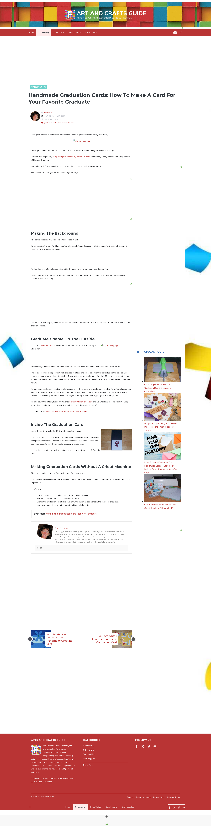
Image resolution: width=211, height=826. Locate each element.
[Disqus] (81, 694)
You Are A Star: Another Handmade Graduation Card (104, 639)
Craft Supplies (91, 32)
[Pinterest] (41, 548)
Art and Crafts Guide (111, 13)
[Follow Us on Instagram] (148, 746)
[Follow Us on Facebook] (137, 746)
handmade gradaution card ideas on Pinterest (71, 513)
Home (31, 32)
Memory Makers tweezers (80, 402)
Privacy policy (158, 797)
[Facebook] (37, 548)
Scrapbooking (75, 32)
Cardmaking (44, 32)
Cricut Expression (47, 345)
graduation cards (50, 123)
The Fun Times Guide (50, 778)
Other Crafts (59, 32)
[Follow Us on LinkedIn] (155, 746)
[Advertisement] (81, 587)
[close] (106, 816)
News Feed (88, 765)
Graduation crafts (64, 123)
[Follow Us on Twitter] (142, 746)
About (138, 797)
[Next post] (133, 639)
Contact (130, 797)
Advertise (147, 797)
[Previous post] (30, 639)
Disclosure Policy (173, 797)
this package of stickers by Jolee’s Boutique (71, 156)
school (73, 123)
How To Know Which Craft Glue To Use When (66, 411)
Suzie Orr (48, 113)
